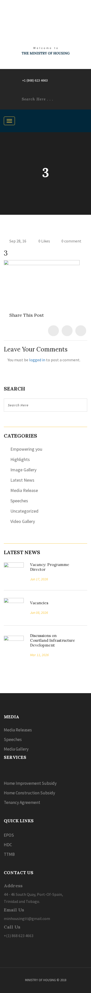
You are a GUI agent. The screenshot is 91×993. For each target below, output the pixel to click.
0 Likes (44, 240)
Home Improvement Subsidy (30, 783)
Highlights (20, 459)
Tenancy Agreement (22, 802)
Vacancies (37, 602)
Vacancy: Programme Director (49, 567)
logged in (37, 359)
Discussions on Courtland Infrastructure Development (52, 640)
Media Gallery (16, 749)
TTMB (9, 854)
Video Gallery (22, 521)
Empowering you (26, 449)
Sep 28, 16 (17, 240)
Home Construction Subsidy (29, 793)
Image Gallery (23, 470)
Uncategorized (24, 511)
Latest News (22, 480)
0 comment (71, 240)
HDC (8, 844)
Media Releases (18, 730)
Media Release (24, 490)
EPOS (9, 835)
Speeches (19, 501)
